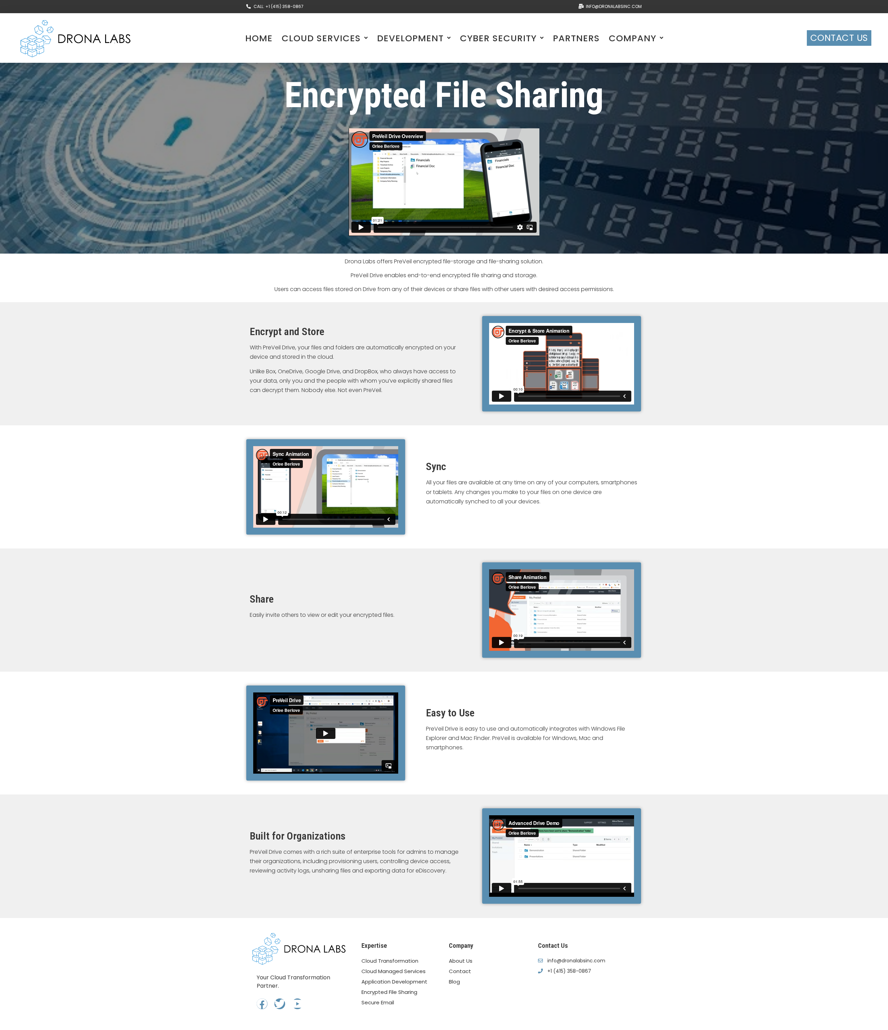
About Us (460, 960)
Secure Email (377, 1002)
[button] (839, 38)
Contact (460, 971)
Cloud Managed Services (393, 971)
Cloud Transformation (389, 960)
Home (259, 38)
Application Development (394, 981)
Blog (454, 981)
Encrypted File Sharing (389, 992)
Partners (576, 38)
